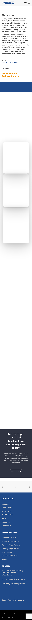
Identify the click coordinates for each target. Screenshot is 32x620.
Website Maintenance (10, 556)
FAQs (4, 518)
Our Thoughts (7, 515)
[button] (26, 3)
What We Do (7, 511)
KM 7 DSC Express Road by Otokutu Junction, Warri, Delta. (12, 572)
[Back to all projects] (16, 486)
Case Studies (7, 508)
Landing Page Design (10, 548)
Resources (6, 522)
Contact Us (6, 526)
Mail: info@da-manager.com (13, 584)
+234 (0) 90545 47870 (16, 579)
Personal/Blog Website (11, 545)
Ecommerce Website (10, 541)
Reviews (5, 559)
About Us (5, 504)
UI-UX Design (7, 552)
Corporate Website (9, 538)
